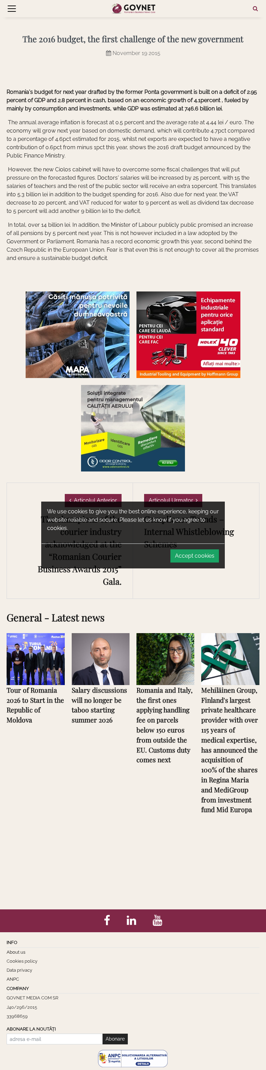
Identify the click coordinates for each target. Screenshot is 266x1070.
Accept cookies (194, 555)
